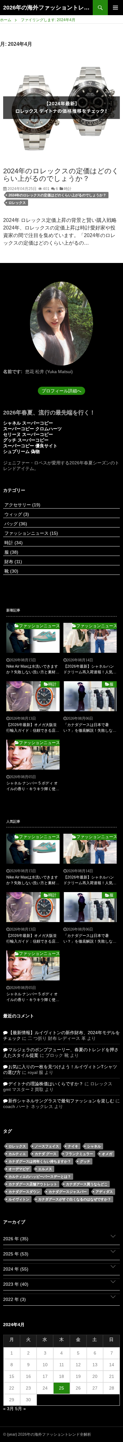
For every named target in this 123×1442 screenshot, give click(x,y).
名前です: (12, 371)
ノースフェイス (47, 1146)
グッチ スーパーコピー (26, 440)
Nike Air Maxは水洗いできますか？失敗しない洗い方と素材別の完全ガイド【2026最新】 (32, 669)
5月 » (20, 1408)
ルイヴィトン (19, 1199)
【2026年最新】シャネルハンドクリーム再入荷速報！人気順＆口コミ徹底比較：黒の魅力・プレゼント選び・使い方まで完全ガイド (89, 669)
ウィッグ (16, 514)
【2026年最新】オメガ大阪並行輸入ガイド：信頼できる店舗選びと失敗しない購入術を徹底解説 (32, 728)
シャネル (94, 1146)
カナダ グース (45, 1154)
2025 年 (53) (15, 1253)
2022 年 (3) (14, 1299)
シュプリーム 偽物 (21, 451)
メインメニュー (115, 7)
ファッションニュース (30, 533)
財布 (12, 561)
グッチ (85, 1161)
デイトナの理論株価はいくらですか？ (45, 1083)
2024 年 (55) (15, 1269)
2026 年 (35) (15, 1238)
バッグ (15, 523)
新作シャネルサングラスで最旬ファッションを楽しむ (61, 1100)
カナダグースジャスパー (68, 1192)
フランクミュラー (79, 1154)
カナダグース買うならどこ (87, 1184)
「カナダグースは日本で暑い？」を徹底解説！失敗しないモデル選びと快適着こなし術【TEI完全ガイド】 (89, 728)
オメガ (107, 1154)
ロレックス (17, 203)
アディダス (104, 1192)
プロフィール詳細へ (61, 390)
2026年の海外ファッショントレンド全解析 (48, 7)
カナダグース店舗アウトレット (33, 1184)
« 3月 (8, 1408)
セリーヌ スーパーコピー (28, 434)
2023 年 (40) (15, 1284)
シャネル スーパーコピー (28, 423)
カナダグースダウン (24, 1192)
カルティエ (17, 1154)
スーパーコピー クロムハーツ (32, 428)
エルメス (45, 1169)
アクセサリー (21, 504)
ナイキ (73, 1146)
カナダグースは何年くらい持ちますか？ (40, 1161)
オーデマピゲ (19, 1169)
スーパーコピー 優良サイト (30, 445)
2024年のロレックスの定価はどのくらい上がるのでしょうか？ (61, 174)
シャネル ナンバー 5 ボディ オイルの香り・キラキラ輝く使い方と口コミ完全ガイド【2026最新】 (32, 786)
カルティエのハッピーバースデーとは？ (40, 1176)
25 (61, 1388)
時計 (67, 189)
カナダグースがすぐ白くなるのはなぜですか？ (74, 1199)
